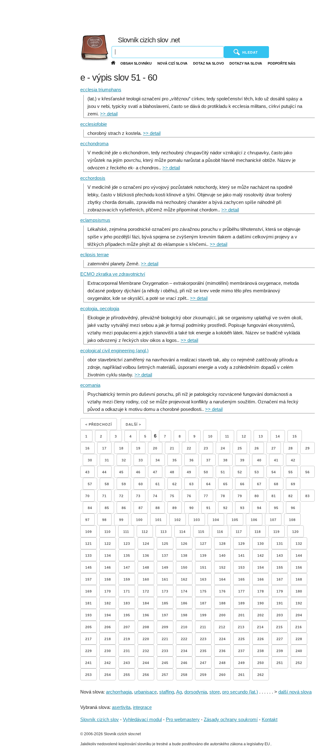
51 (223, 472)
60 (141, 484)
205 (88, 627)
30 (90, 460)
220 (146, 639)
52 (240, 472)
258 (184, 675)
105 (235, 520)
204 (299, 615)
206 (107, 627)
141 (241, 555)
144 (299, 555)
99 (121, 520)
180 (299, 591)
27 (273, 448)
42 (293, 460)
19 (138, 448)
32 (124, 460)
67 (259, 484)
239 (279, 651)
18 (121, 448)
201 (241, 615)
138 (184, 555)
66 (242, 484)
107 (273, 520)
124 (146, 543)
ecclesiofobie (93, 124)
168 (299, 579)
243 (127, 663)
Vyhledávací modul (142, 719)
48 (172, 472)
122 (107, 543)
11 (227, 436)
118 (258, 532)
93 (242, 508)
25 (240, 448)
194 (107, 615)
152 (222, 567)
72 (121, 496)
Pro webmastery (183, 719)
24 (223, 448)
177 (241, 591)
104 (216, 520)
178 (260, 591)
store (214, 691)
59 (124, 484)
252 (299, 663)
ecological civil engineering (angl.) (114, 350)
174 (184, 591)
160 (146, 579)
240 (299, 651)
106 (254, 520)
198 (184, 615)
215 (279, 627)
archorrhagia (119, 691)
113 (163, 532)
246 (184, 663)
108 (292, 520)
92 (225, 508)
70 (87, 496)
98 (104, 520)
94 (259, 508)
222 (184, 639)
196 (146, 615)
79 (240, 496)
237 (241, 651)
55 (290, 472)
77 (206, 496)
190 (260, 603)
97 (87, 520)
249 (241, 663)
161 (165, 579)
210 (184, 627)
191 (279, 603)
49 (189, 472)
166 (260, 579)
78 (223, 496)
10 (210, 436)
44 (104, 472)
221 (165, 639)
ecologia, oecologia (99, 308)
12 (244, 436)
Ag (179, 691)
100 (139, 520)
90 (191, 508)
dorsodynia (195, 691)
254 (107, 675)
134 (107, 555)
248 (222, 663)
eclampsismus (95, 220)
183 (127, 603)
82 (290, 496)
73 (138, 496)
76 (189, 496)
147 (127, 567)
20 (155, 448)
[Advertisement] (180, 16)
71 (104, 496)
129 (241, 543)
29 (307, 448)
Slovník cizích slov (99, 719)
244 (146, 663)
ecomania (90, 385)
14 (278, 436)
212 (222, 627)
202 (260, 615)
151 (203, 567)
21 (172, 448)
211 (203, 627)
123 (127, 543)
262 (260, 675)
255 (127, 675)
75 (172, 496)
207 (127, 627)
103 (196, 520)
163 (203, 579)
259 (203, 675)
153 (241, 567)
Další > (133, 424)
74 (155, 496)
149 (165, 567)
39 (242, 460)
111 (126, 532)
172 (146, 591)
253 (88, 675)
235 (203, 651)
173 (165, 591)
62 (174, 484)
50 (206, 472)
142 (260, 555)
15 (294, 436)
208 (146, 627)
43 (87, 472)
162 (184, 579)
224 (222, 639)
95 (276, 508)
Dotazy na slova (245, 63)
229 (88, 651)
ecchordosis (92, 178)
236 (222, 651)
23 (206, 448)
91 (208, 508)
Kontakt (269, 719)
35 (174, 460)
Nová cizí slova (172, 63)
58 (107, 484)
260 (222, 675)
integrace (142, 707)
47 (155, 472)
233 (165, 651)
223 (203, 639)
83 (307, 496)
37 (208, 460)
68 (276, 484)
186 (184, 603)
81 (273, 496)
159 (127, 579)
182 (107, 603)
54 (273, 472)
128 (222, 543)
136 (146, 555)
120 (295, 532)
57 (90, 484)
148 (146, 567)
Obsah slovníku (136, 63)
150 (184, 567)
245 (165, 663)
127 (203, 543)
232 (146, 651)
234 (184, 651)
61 (157, 484)
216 (298, 627)
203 (279, 615)
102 (177, 520)
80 (257, 496)
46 (138, 472)
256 (146, 675)
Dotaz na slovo (208, 63)
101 (158, 520)
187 (203, 603)
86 (124, 508)
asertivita (121, 707)
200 (222, 615)
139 (203, 555)
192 (299, 603)
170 (107, 591)
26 (257, 448)
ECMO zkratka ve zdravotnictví (112, 274)
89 (174, 508)
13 (261, 436)
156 (299, 567)
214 (260, 627)
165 (241, 579)
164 (222, 579)
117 (239, 532)
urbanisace (145, 691)
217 (88, 639)
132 (299, 543)
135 (127, 555)
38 (225, 460)
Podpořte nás (281, 63)
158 (107, 579)
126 (184, 543)
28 (290, 448)
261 (241, 675)
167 (279, 579)
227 (279, 639)
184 (146, 603)
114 (182, 532)
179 (279, 591)
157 (88, 579)
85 (107, 508)
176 (222, 591)
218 (107, 639)
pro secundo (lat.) (240, 691)
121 (88, 543)
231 (127, 651)
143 (279, 555)
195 (127, 615)
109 (88, 532)
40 (259, 460)
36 (191, 460)
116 (220, 532)
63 (191, 484)
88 (157, 508)
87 (141, 508)
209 (165, 627)
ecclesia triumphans (100, 89)
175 (203, 591)
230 (107, 651)
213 (241, 627)
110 (107, 532)
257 (165, 675)
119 (276, 532)
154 (260, 567)
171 (127, 591)
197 (165, 615)
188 (222, 603)
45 (121, 472)
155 (279, 567)
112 (145, 532)
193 (88, 615)
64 (208, 484)
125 (165, 543)
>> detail (109, 113)
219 (127, 639)
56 (307, 472)
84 (90, 508)
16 (87, 448)
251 (279, 663)
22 (189, 448)
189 (241, 603)
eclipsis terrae (94, 254)
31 (107, 460)
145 (88, 567)
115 (201, 532)
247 (203, 663)
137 (165, 555)
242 (107, 663)
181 (88, 603)
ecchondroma (94, 143)
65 (225, 484)
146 (107, 567)
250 (260, 663)
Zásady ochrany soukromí (231, 719)
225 (241, 639)
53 (257, 472)
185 (165, 603)
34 (157, 460)
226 (260, 639)
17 (104, 448)
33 (141, 460)
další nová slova (295, 691)
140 (222, 555)
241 (88, 663)
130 (260, 543)
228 (299, 639)
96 (293, 508)
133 (88, 555)
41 (276, 460)
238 (260, 651)
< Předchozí (98, 424)
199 (203, 615)
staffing (166, 691)
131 (279, 543)
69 (293, 484)
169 (88, 591)
